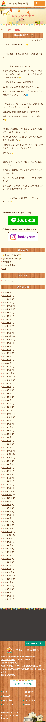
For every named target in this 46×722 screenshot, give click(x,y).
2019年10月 (7, 538)
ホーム (5, 692)
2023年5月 (6, 397)
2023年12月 (7, 373)
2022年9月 (6, 420)
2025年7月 (6, 319)
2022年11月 (7, 414)
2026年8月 (6, 292)
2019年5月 (6, 555)
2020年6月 (6, 511)
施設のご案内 (7, 700)
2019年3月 (6, 562)
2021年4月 (6, 478)
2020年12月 (7, 491)
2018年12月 (7, 572)
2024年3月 (6, 363)
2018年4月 (6, 599)
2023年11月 (7, 377)
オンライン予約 (8, 704)
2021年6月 (6, 471)
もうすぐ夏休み (8, 265)
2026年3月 (6, 302)
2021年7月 (6, 468)
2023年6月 (6, 393)
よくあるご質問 (29, 700)
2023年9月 (6, 383)
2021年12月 (7, 451)
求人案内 (27, 704)
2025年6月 (6, 323)
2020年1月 (6, 528)
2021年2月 (6, 485)
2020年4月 (6, 518)
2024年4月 (6, 360)
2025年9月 (6, 313)
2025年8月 (6, 316)
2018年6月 (6, 592)
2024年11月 (7, 336)
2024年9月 (6, 343)
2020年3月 (6, 522)
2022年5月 (6, 434)
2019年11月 (7, 535)
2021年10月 (7, 458)
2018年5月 (6, 596)
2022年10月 (7, 417)
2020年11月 (7, 495)
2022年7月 (6, 427)
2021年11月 (7, 454)
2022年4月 (6, 437)
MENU (42, 3)
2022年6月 (6, 430)
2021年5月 (6, 474)
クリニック (6, 281)
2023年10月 (7, 380)
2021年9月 (6, 461)
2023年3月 (6, 404)
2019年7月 (6, 549)
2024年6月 (6, 353)
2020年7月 (6, 508)
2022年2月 (6, 444)
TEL (37, 3)
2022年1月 (6, 447)
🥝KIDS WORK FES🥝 (11, 259)
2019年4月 (6, 559)
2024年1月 (6, 370)
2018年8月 (6, 586)
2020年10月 (7, 498)
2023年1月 (6, 407)
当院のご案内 (29, 692)
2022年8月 (6, 424)
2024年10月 (7, 340)
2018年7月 (6, 589)
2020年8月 (6, 505)
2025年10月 (7, 309)
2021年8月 (6, 464)
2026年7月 (6, 296)
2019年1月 (6, 569)
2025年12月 (7, 306)
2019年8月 (6, 545)
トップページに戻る (12, 30)
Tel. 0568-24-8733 (8, 660)
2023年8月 (6, 387)
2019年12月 (7, 532)
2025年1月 (6, 333)
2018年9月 (6, 582)
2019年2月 (6, 565)
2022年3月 (6, 441)
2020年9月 (6, 501)
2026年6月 (6, 299)
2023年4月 (6, 400)
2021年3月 (6, 481)
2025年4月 (6, 326)
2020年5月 (6, 515)
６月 (4, 269)
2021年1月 (6, 488)
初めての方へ (7, 696)
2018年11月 (7, 575)
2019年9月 (6, 542)
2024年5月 (6, 356)
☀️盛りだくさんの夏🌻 (11, 255)
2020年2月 (6, 525)
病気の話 (27, 696)
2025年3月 (6, 329)
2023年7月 (6, 390)
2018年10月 (7, 579)
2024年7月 (6, 350)
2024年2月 (6, 366)
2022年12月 (7, 410)
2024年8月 (6, 346)
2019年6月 (6, 552)
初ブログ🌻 (7, 262)
